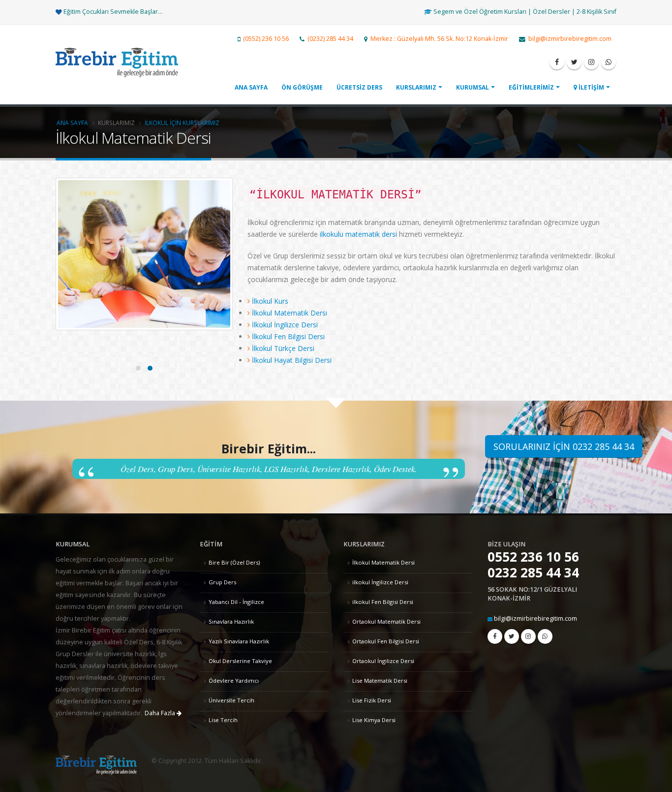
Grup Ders (222, 582)
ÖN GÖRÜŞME (302, 87)
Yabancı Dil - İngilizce (236, 601)
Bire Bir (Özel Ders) (234, 562)
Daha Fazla (161, 713)
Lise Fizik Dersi (371, 700)
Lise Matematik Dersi (379, 680)
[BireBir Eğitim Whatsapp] (608, 62)
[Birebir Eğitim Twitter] (574, 62)
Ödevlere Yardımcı (234, 680)
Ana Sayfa (72, 123)
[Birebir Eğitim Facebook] (557, 62)
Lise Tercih (223, 720)
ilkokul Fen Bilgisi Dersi (382, 601)
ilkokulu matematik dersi (359, 234)
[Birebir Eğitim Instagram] (591, 62)
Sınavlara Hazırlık (231, 621)
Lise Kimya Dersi (374, 720)
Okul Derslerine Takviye (240, 661)
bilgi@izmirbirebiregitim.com (535, 618)
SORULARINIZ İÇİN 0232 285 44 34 (563, 446)
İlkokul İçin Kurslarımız (182, 123)
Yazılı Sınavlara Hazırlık (239, 641)
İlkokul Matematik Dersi (383, 562)
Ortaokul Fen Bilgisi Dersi (385, 641)
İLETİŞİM (590, 87)
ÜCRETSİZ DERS (359, 87)
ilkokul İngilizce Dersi (380, 582)
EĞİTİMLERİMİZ (531, 87)
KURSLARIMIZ (416, 87)
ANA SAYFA (251, 87)
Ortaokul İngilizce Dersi (383, 661)
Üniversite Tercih (231, 700)
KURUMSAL (472, 87)
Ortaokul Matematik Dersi (386, 621)
